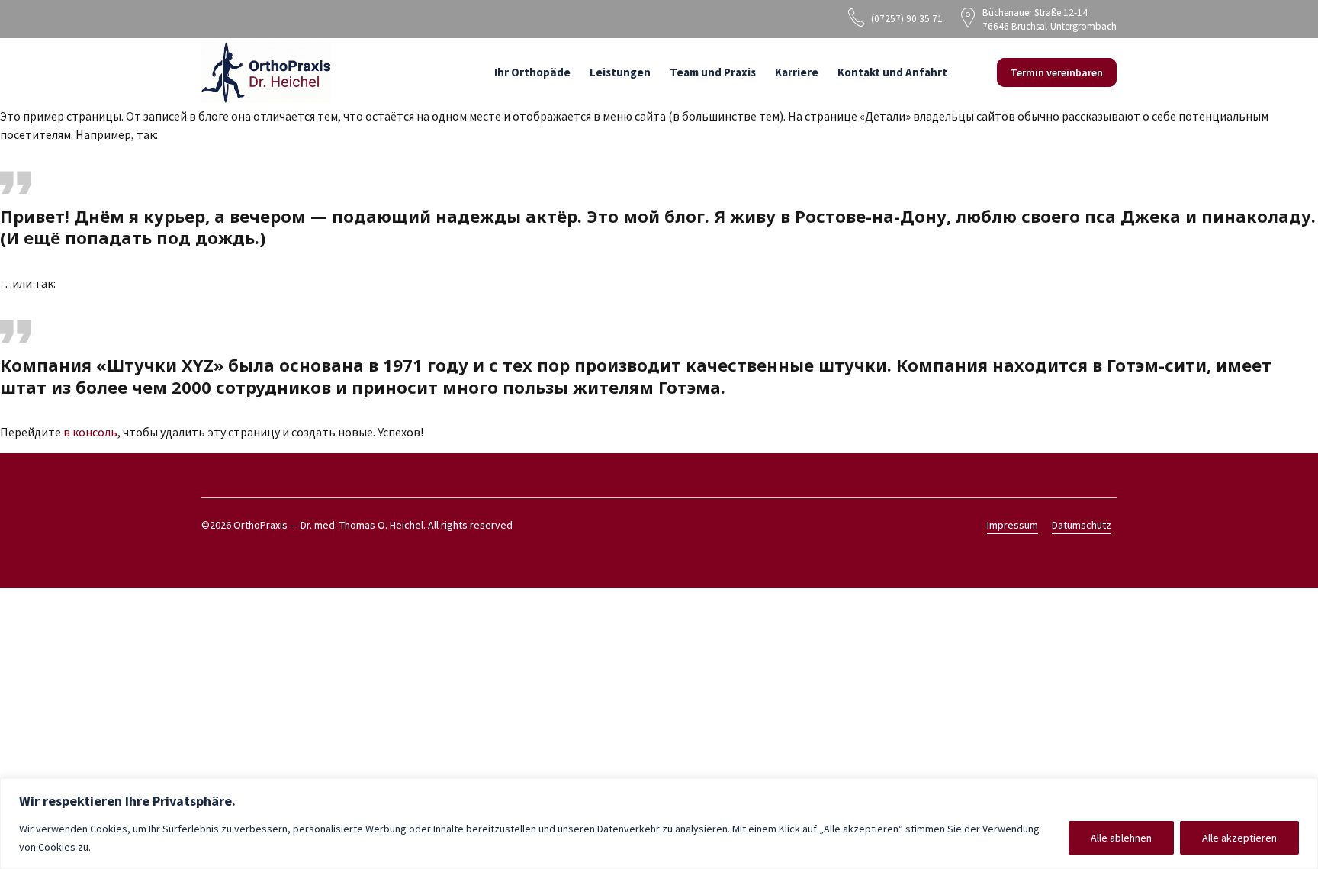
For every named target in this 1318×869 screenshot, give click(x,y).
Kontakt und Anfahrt (892, 72)
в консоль (90, 431)
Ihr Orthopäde (532, 72)
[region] (659, 823)
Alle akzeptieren (1239, 838)
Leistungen (620, 72)
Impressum (1012, 525)
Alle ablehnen (1121, 838)
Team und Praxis (713, 72)
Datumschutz (1081, 525)
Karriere (796, 72)
